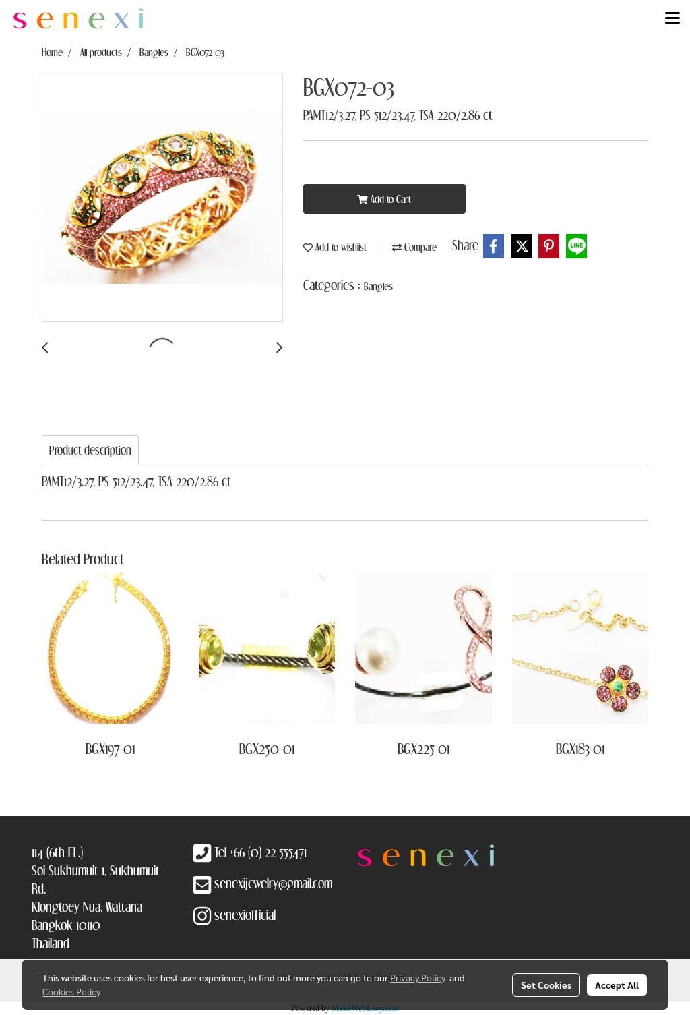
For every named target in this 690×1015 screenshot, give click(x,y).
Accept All (617, 985)
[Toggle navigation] (672, 19)
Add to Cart (389, 199)
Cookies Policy (71, 991)
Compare (419, 246)
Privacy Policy (417, 977)
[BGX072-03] (162, 198)
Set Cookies (546, 985)
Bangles (378, 286)
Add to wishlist (340, 246)
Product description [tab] (90, 450)
